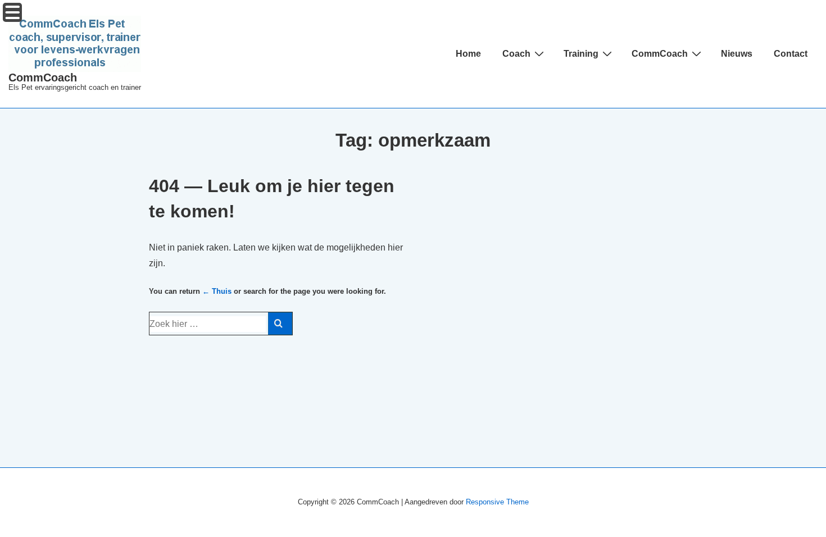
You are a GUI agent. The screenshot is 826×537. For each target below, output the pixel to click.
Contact (790, 53)
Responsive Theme (497, 502)
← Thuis (217, 291)
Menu (12, 12)
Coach (516, 53)
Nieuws (736, 53)
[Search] (280, 323)
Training (581, 53)
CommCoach (42, 77)
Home (468, 53)
